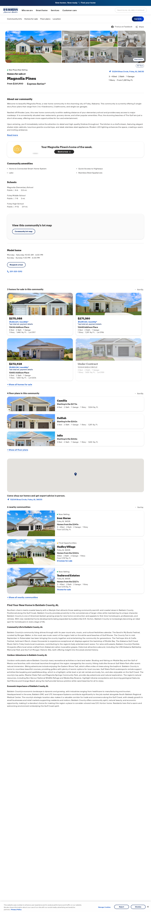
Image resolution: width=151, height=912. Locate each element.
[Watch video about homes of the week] (25, 149)
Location (57, 19)
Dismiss (138, 907)
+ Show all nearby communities (22, 597)
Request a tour (16, 264)
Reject (121, 907)
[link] (33, 47)
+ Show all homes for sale (19, 384)
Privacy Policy (16, 910)
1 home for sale (64, 589)
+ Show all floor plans (17, 450)
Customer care (69, 10)
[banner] (75, 3)
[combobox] (131, 10)
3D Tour (140, 66)
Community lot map (24, 231)
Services (55, 10)
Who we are (27, 10)
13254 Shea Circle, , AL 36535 (128, 71)
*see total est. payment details (21, 323)
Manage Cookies (104, 907)
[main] (75, 467)
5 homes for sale (64, 561)
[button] (138, 18)
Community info (14, 19)
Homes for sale (31, 19)
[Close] (148, 906)
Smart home (42, 10)
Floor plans (45, 19)
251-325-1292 (15, 271)
